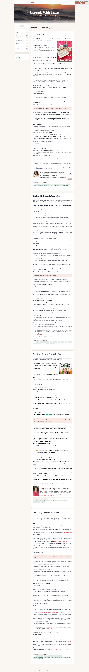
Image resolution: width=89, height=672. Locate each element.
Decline (82, 3)
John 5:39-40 (40, 612)
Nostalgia (35, 185)
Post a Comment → (37, 182)
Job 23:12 (67, 541)
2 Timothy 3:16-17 (54, 612)
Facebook (19, 58)
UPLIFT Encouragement (65, 185)
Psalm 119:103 (62, 541)
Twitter (17, 58)
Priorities (61, 657)
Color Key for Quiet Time (43, 500)
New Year (47, 343)
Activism (17, 32)
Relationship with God (57, 185)
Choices (17, 46)
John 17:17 (60, 612)
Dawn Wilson (35, 36)
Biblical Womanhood (19, 40)
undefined (45, 185)
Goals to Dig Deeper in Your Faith (46, 196)
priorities (52, 657)
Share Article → (44, 182)
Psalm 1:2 (65, 532)
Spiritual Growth (52, 343)
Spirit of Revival (56, 649)
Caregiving (17, 43)
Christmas (17, 48)
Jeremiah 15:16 (48, 628)
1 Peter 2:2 (69, 532)
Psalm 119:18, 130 (47, 612)
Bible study (37, 500)
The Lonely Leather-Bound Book (46, 513)
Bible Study (17, 37)
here (41, 334)
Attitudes (17, 35)
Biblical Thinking (18, 38)
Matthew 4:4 (56, 541)
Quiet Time (54, 500)
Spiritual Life (41, 658)
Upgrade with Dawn (40, 185)
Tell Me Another (39, 34)
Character (17, 45)
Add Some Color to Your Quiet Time (47, 354)
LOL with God (41, 642)
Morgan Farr (50, 500)
